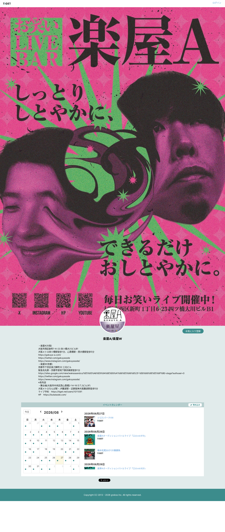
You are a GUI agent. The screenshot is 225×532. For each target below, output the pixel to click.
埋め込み (196, 405)
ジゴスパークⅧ (105, 417)
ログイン (217, 2)
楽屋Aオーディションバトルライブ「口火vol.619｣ (121, 435)
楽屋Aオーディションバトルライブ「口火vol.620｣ (121, 468)
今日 (27, 411)
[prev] (41, 412)
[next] (62, 412)
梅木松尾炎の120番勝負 (108, 450)
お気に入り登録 (193, 331)
